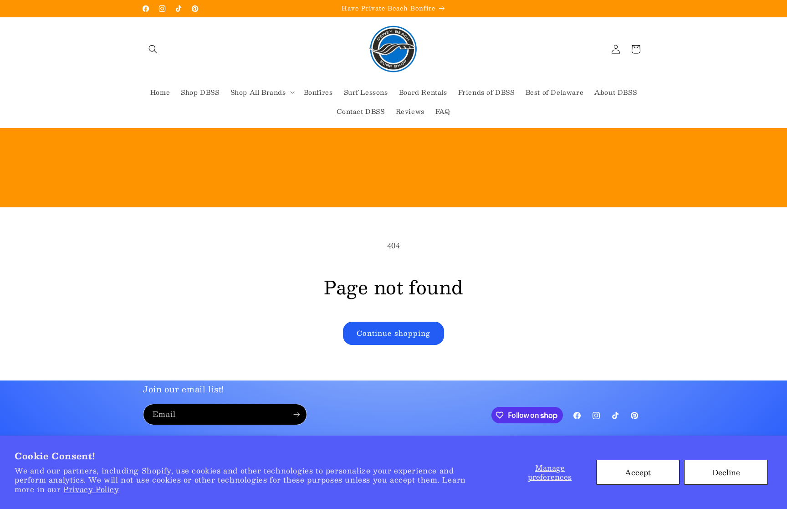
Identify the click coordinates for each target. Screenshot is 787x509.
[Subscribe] (296, 414)
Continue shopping (393, 333)
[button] (153, 49)
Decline (726, 472)
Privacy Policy (91, 489)
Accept (638, 472)
